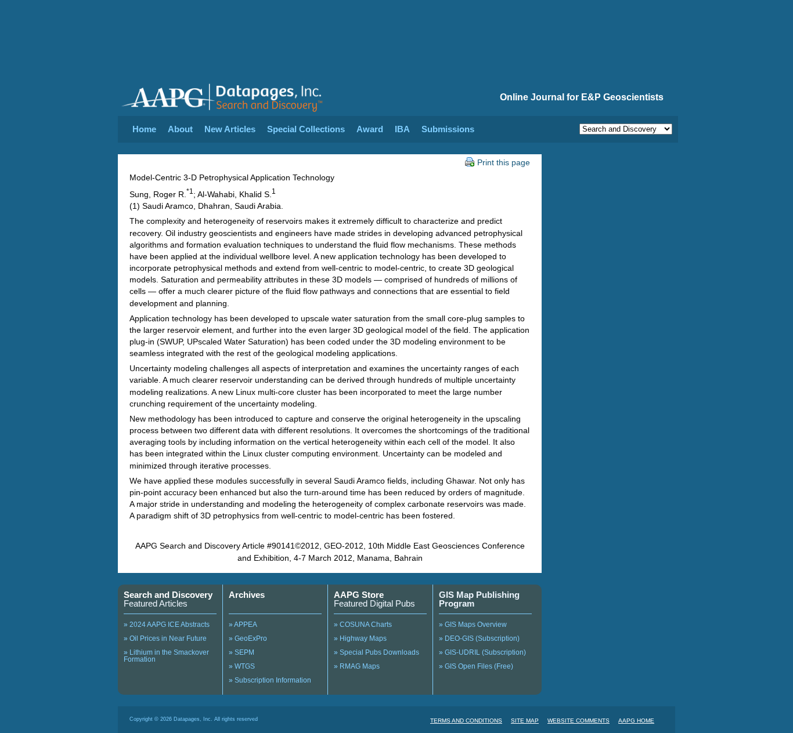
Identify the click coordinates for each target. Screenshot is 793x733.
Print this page (503, 162)
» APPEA (243, 624)
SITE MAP (525, 720)
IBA (402, 129)
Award (369, 129)
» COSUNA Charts (363, 624)
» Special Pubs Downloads (376, 652)
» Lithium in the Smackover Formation (166, 655)
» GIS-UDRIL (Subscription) (482, 652)
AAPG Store (359, 595)
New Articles (229, 129)
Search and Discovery (168, 595)
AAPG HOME (636, 720)
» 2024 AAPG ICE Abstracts (167, 624)
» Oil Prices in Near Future (165, 638)
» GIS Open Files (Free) (476, 666)
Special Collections (306, 129)
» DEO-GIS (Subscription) (479, 638)
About (180, 129)
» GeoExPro (248, 638)
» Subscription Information (270, 680)
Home (144, 129)
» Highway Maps (360, 638)
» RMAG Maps (357, 666)
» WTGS (242, 666)
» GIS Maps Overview (473, 624)
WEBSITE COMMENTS (578, 720)
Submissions (447, 129)
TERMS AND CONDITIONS (466, 720)
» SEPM (241, 652)
